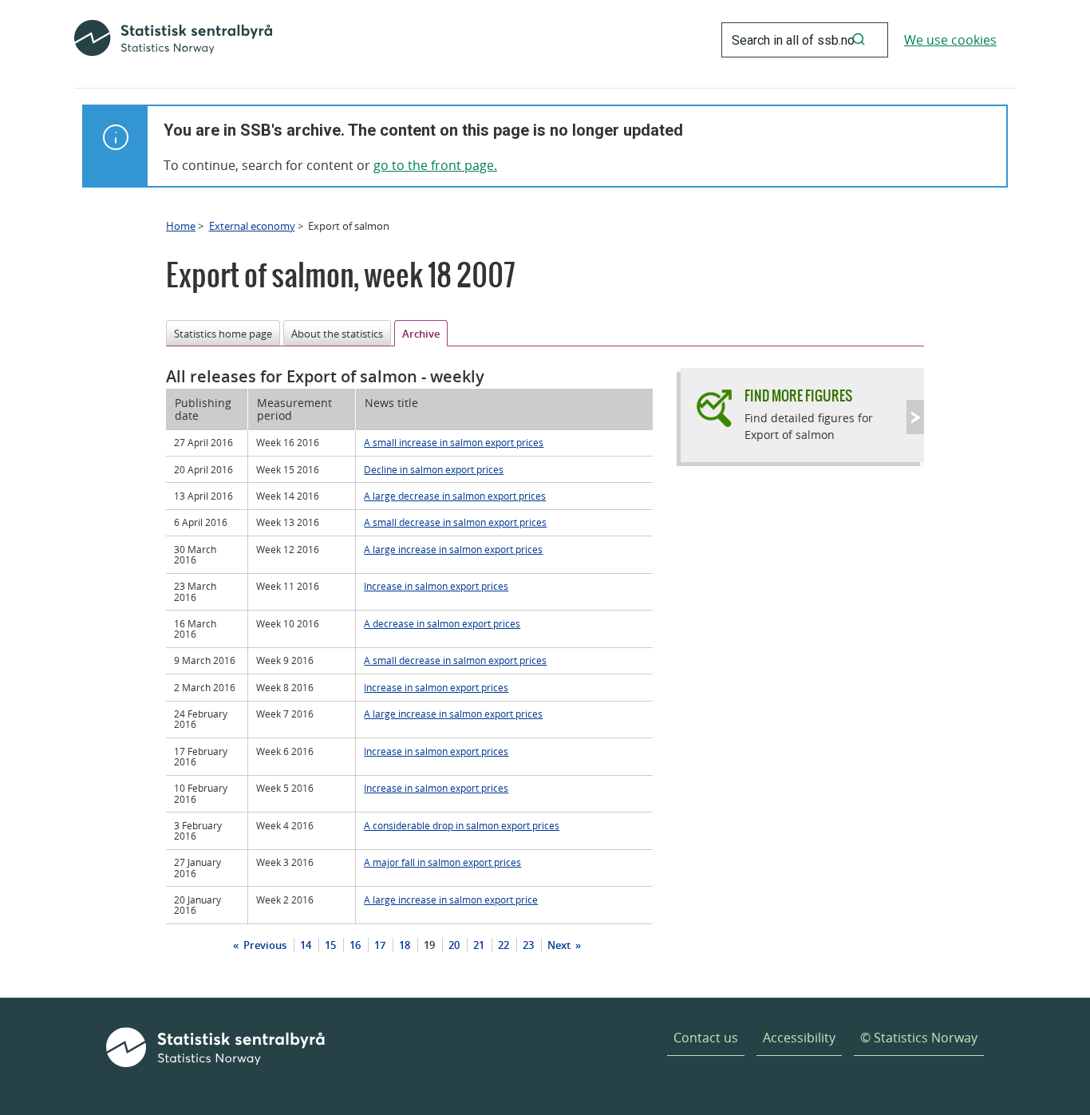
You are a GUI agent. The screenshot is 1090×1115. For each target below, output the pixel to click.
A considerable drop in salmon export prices (461, 825)
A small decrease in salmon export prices (455, 522)
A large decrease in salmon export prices (455, 495)
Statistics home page (223, 333)
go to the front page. (435, 165)
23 (528, 945)
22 (503, 945)
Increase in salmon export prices (436, 585)
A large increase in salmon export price (451, 899)
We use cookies (950, 40)
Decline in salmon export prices (434, 469)
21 (478, 945)
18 (404, 945)
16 (355, 945)
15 (330, 945)
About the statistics (337, 333)
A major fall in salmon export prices (442, 862)
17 (379, 945)
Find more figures (798, 395)
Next (560, 945)
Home (180, 226)
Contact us (705, 1037)
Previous (263, 945)
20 (454, 945)
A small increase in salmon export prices (453, 442)
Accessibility (799, 1037)
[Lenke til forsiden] (173, 40)
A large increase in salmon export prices (453, 549)
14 (305, 945)
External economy (252, 226)
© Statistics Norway (918, 1037)
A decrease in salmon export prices (442, 623)
